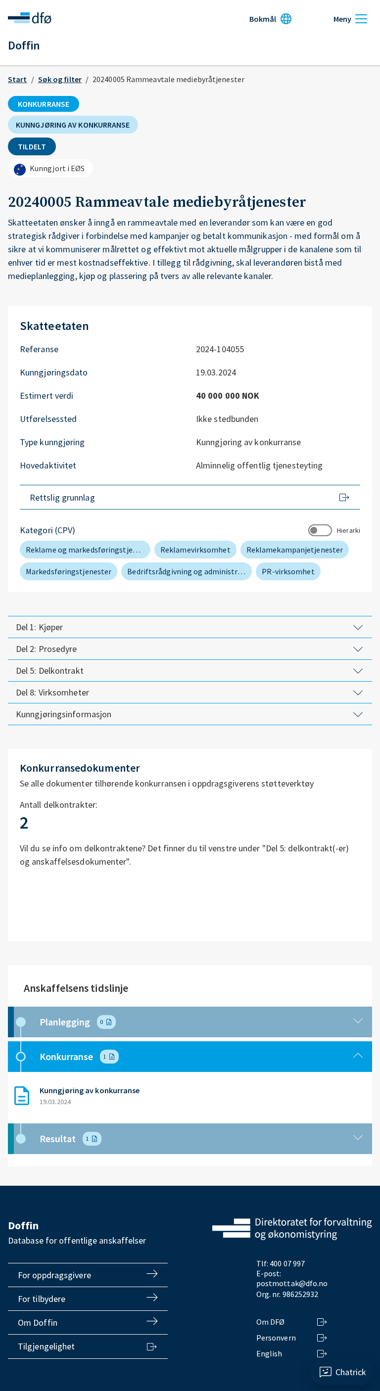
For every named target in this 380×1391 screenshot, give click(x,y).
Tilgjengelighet (46, 1346)
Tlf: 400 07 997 (280, 1263)
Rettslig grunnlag (62, 497)
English (269, 1353)
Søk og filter (60, 79)
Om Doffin (37, 1322)
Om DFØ (270, 1322)
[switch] (334, 530)
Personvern (276, 1338)
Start (17, 79)
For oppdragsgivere (54, 1275)
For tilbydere (41, 1298)
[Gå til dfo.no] (292, 1230)
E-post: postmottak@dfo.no (292, 1278)
